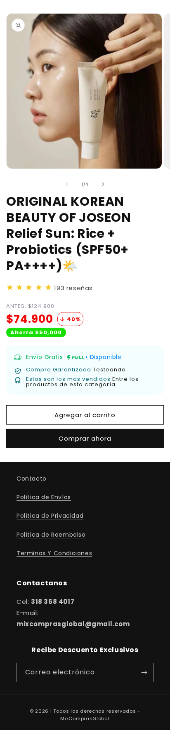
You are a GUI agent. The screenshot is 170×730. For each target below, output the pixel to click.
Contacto (32, 478)
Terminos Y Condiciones (54, 553)
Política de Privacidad (50, 516)
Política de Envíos (44, 497)
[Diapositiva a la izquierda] (67, 184)
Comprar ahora (85, 438)
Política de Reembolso (51, 534)
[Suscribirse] (144, 672)
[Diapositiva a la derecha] (103, 184)
